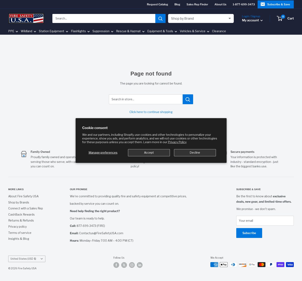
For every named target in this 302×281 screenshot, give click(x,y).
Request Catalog (157, 4)
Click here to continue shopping (151, 112)
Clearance (219, 31)
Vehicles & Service (192, 31)
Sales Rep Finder (197, 4)
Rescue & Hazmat (128, 31)
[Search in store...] (188, 99)
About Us (220, 4)
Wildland (26, 31)
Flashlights (78, 31)
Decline (195, 152)
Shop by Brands (18, 202)
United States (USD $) (23, 258)
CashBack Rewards (21, 214)
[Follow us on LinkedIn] (140, 265)
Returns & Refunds (21, 220)
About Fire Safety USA (23, 196)
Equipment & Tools (160, 31)
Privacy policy (17, 226)
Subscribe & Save (278, 4)
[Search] (160, 18)
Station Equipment (51, 31)
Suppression (101, 31)
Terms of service (19, 232)
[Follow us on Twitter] (124, 265)
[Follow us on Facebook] (116, 265)
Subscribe (249, 233)
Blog (177, 4)
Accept (149, 152)
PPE (11, 31)
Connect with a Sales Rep (25, 208)
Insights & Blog (18, 238)
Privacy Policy (177, 142)
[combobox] (103, 18)
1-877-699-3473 (244, 4)
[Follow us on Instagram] (132, 265)
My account (250, 20)
